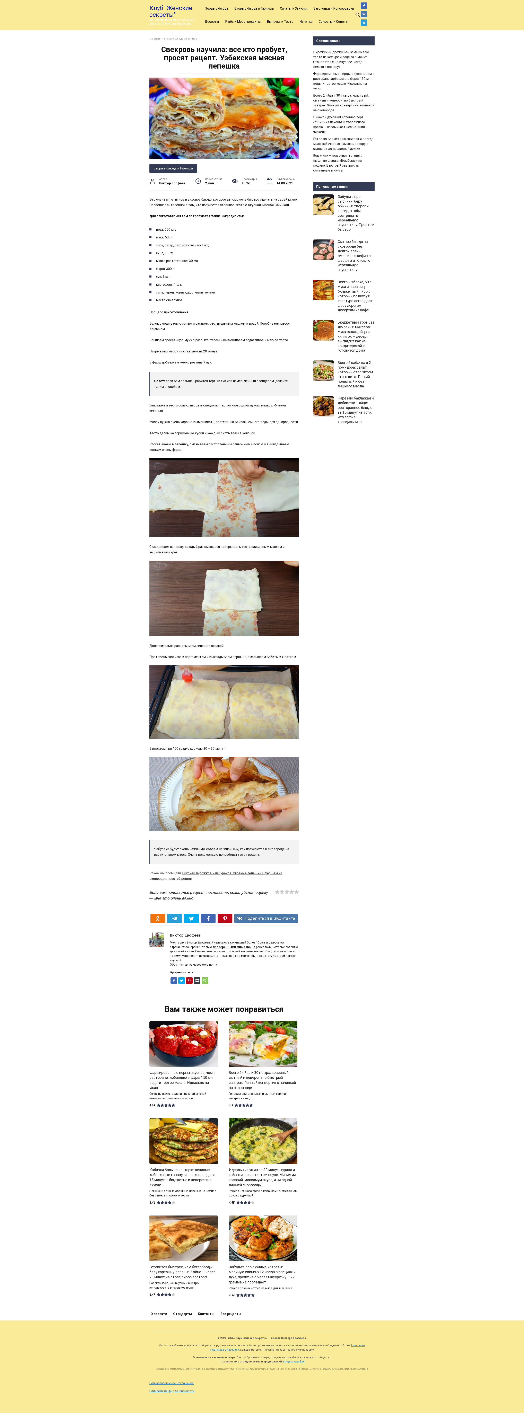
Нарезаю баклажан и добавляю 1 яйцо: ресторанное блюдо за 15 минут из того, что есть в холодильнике (356, 410)
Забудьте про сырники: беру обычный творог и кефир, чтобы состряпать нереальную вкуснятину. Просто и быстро (356, 213)
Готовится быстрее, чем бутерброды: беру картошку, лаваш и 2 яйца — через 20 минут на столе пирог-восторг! (182, 1272)
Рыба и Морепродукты (243, 22)
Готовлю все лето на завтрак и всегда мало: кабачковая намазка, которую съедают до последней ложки (343, 144)
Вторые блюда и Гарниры (254, 8)
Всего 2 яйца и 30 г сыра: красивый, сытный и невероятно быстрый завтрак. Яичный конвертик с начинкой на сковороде (262, 1080)
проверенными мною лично (234, 947)
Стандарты (182, 1314)
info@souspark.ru (294, 1361)
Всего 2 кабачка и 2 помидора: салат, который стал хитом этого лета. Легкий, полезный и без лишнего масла (355, 374)
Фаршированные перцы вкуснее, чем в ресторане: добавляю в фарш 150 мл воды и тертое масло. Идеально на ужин (182, 1080)
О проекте (158, 1314)
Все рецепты (230, 1314)
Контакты (206, 1314)
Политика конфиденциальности (171, 1391)
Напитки (306, 22)
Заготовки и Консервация (334, 8)
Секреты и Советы (333, 22)
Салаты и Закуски (293, 8)
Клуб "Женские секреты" (170, 11)
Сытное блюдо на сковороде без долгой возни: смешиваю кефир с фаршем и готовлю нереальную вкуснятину (354, 256)
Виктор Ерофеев (185, 935)
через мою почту (205, 964)
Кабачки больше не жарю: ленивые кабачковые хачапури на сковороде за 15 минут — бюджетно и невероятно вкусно (182, 1177)
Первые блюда (216, 8)
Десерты (212, 22)
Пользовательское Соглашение (171, 1383)
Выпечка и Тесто (280, 22)
